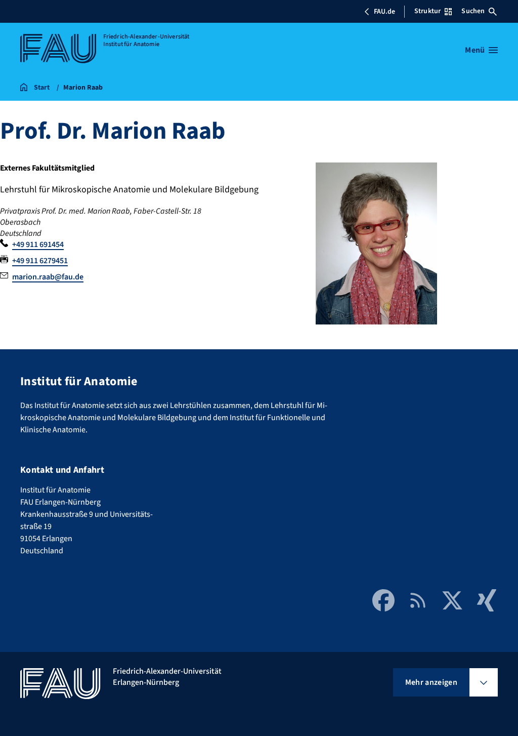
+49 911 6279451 (40, 260)
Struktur (427, 11)
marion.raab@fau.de (47, 276)
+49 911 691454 (38, 244)
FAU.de (384, 12)
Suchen (473, 11)
